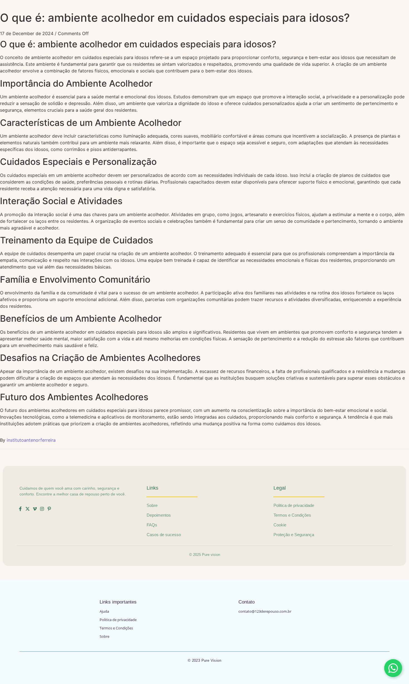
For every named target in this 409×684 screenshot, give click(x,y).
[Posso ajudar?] (393, 668)
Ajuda (104, 611)
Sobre (104, 636)
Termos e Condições (116, 628)
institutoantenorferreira (31, 440)
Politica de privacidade (118, 619)
